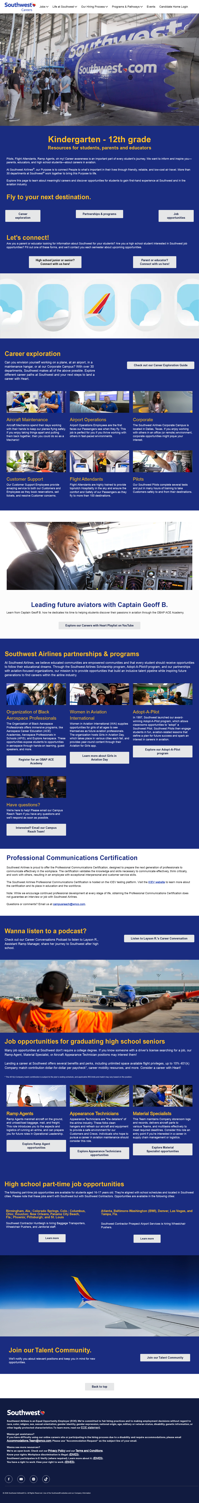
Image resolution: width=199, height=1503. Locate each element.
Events (151, 6)
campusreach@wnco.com (69, 904)
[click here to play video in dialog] (99, 556)
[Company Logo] (20, 6)
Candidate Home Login (173, 6)
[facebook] (8, 1479)
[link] (22, 216)
